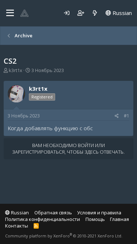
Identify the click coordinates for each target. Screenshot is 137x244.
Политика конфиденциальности (42, 219)
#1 (126, 116)
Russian (121, 12)
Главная (119, 219)
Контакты (16, 225)
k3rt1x (15, 70)
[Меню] (10, 13)
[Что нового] (95, 13)
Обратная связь (53, 212)
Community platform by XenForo (63, 236)
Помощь (95, 219)
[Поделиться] (116, 116)
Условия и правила (99, 212)
